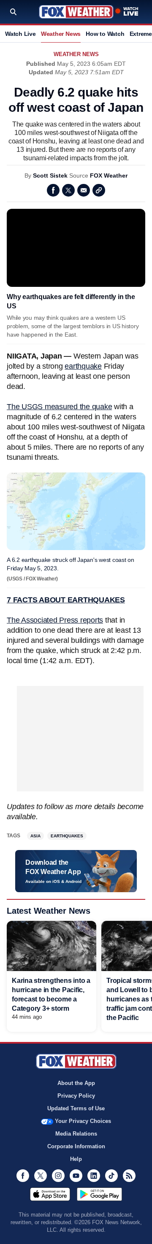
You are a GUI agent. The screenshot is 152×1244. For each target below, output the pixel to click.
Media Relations (76, 1134)
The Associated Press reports (55, 620)
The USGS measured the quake (59, 406)
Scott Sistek (50, 175)
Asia (35, 836)
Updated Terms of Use (76, 1108)
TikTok (111, 1175)
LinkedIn (93, 1175)
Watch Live (20, 33)
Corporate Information (76, 1146)
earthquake (83, 366)
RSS (129, 1175)
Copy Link (98, 190)
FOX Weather (109, 175)
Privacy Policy (76, 1096)
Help (76, 1159)
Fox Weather (76, 12)
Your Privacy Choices (83, 1121)
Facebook (53, 190)
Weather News (61, 33)
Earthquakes (67, 836)
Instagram (58, 1175)
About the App (76, 1083)
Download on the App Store (50, 1194)
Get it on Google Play (99, 1194)
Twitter (68, 190)
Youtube (76, 1175)
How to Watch (105, 33)
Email (83, 190)
